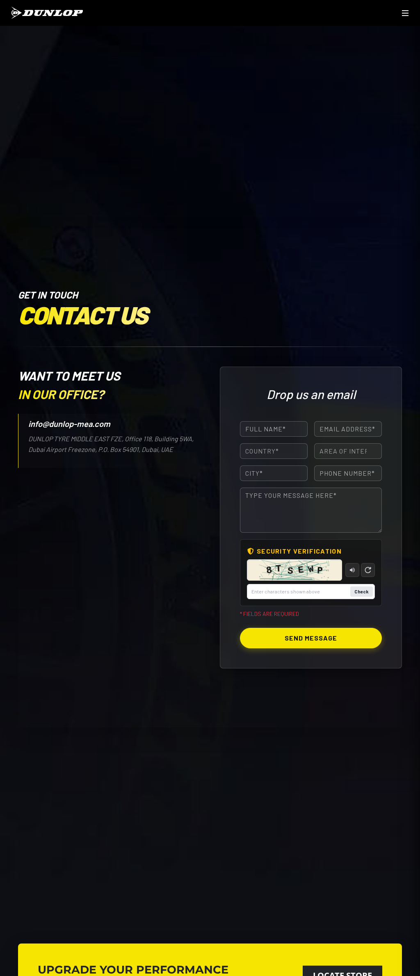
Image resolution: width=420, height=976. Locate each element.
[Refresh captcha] (368, 570)
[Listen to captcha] (352, 570)
